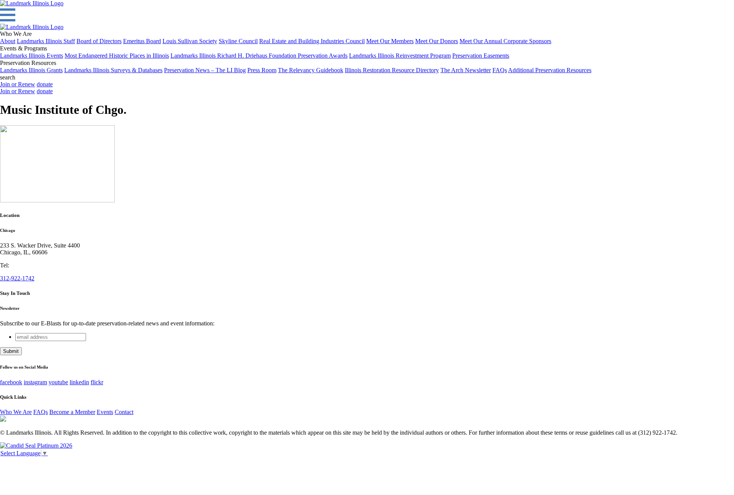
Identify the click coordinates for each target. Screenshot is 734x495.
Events (105, 412)
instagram (35, 382)
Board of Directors (99, 41)
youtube (58, 382)
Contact (124, 412)
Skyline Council (238, 41)
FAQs (499, 70)
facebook (11, 382)
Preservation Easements (480, 55)
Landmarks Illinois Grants (31, 70)
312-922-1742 (17, 278)
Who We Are (16, 412)
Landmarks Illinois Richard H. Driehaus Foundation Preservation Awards (259, 55)
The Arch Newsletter (465, 70)
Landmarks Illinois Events (31, 55)
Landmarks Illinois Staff (46, 41)
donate (45, 84)
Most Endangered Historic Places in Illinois (117, 55)
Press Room (261, 70)
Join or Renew (17, 84)
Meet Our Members (390, 41)
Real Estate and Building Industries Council (312, 41)
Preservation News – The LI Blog (205, 70)
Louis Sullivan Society (189, 41)
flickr (97, 382)
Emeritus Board (142, 41)
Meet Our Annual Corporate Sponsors (505, 41)
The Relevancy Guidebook (310, 70)
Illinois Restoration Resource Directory (392, 70)
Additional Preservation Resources (549, 70)
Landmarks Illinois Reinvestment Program (400, 55)
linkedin (79, 382)
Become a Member (72, 412)
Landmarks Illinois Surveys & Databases (113, 70)
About (7, 41)
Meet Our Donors (436, 41)
